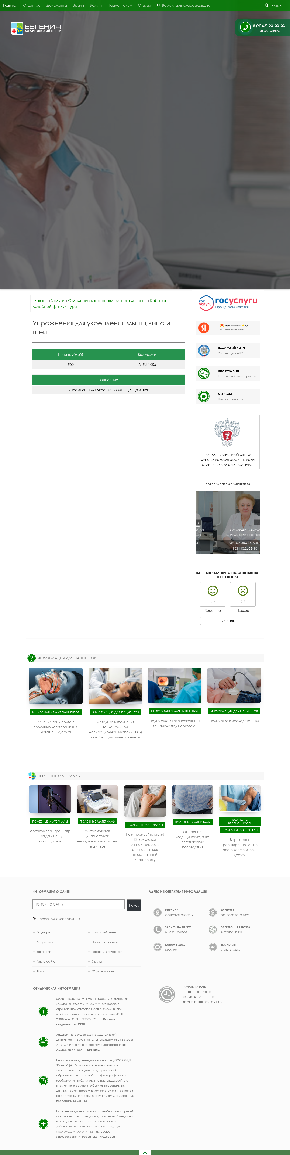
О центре (32, 5)
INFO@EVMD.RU (228, 371)
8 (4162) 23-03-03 (176, 932)
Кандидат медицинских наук (227, 534)
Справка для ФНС (230, 353)
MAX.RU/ (171, 949)
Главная (10, 5)
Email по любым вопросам (237, 376)
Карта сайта (45, 961)
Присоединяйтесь (230, 399)
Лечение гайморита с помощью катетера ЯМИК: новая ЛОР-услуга (56, 727)
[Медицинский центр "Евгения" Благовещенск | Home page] (36, 28)
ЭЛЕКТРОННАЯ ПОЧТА (235, 927)
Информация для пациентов (56, 712)
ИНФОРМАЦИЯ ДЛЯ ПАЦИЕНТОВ (66, 658)
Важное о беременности (240, 821)
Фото (40, 971)
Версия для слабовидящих (58, 919)
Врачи (78, 5)
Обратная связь (103, 971)
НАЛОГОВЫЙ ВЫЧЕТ (231, 348)
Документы (56, 5)
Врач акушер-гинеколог (228, 529)
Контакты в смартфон (108, 951)
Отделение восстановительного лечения (107, 300)
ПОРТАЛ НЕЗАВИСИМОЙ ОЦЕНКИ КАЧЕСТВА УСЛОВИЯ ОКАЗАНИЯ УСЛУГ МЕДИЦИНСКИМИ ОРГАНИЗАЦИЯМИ (227, 460)
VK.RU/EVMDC (230, 949)
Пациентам (118, 5)
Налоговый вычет (104, 932)
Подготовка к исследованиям (234, 721)
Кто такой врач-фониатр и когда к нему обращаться (49, 836)
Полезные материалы (50, 821)
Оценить (228, 620)
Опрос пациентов (105, 942)
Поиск (275, 5)
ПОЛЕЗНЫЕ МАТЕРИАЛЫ (58, 776)
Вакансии (43, 951)
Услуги (96, 5)
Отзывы (144, 5)
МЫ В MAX (225, 394)
